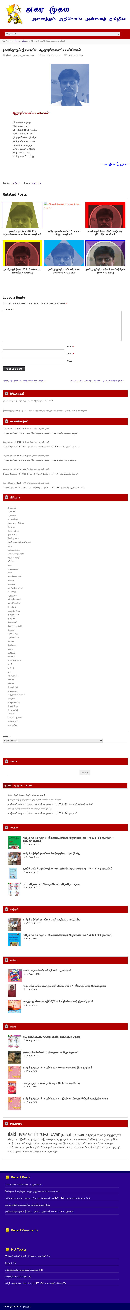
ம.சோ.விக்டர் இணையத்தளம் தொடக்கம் (22, 1269)
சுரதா (10, 1151)
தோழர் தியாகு (100, 1147)
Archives (6, 736)
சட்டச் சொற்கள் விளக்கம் (49, 1147)
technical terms (70, 1147)
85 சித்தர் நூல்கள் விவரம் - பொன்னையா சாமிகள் (25, 1256)
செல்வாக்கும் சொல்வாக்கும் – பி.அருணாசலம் (26, 795)
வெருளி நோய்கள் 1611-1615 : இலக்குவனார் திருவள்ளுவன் (26, 442)
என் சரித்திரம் (114, 1147)
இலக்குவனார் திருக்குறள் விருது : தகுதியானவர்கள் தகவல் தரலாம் (35, 799)
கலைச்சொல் (86, 1147)
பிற (9, 671)
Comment (8, 309)
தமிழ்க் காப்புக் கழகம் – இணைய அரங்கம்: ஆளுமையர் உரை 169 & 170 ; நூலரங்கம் (68, 934)
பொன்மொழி (13, 687)
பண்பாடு (11, 656)
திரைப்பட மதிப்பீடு (15, 626)
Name (70, 346)
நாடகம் (11, 641)
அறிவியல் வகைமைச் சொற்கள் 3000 (30, 1151)
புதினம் (11, 679)
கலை (10, 572)
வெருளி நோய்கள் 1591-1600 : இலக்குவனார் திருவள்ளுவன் (26, 483)
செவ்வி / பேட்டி (14, 610)
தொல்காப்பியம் (14, 637)
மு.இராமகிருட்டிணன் (16, 694)
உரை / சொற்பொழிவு (16, 553)
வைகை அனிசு (86, 1139)
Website (71, 361)
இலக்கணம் (12, 534)
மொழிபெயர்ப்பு (14, 702)
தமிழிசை (11, 618)
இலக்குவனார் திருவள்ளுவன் (20, 55)
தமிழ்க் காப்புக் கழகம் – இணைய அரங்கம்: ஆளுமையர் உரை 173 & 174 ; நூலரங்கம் (42, 813)
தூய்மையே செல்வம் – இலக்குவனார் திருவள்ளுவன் (50, 1052)
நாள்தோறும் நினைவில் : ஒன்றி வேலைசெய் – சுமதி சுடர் (25, 380)
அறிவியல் (12, 515)
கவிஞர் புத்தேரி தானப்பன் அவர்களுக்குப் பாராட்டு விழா (30, 808)
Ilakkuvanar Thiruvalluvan (34, 1134)
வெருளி (11, 713)
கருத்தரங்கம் (13, 568)
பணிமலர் (11, 652)
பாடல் (10, 664)
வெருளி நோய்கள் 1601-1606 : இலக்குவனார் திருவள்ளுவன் (26, 469)
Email (70, 353)
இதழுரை (11, 526)
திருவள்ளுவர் (102, 1139)
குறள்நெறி (12, 591)
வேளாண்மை (13, 725)
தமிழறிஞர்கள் (13, 614)
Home (16, 41)
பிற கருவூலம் (13, 675)
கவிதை (24, 41)
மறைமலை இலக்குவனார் (64, 1143)
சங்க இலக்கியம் (14, 599)
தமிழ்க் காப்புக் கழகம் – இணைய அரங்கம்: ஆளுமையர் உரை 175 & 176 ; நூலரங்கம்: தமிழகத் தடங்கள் (50, 804)
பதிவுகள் (7, 786)
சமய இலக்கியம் (14, 603)
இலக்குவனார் (13, 538)
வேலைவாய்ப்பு (13, 721)
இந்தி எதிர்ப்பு (13, 530)
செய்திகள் (12, 607)
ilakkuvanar (78, 1134)
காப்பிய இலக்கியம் (15, 588)
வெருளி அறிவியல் (15, 717)
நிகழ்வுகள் (12, 645)
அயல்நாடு (12, 507)
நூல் (65, 1134)
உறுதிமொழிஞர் (14, 557)
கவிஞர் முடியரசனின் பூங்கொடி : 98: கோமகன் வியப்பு (51, 1082)
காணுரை (11, 584)
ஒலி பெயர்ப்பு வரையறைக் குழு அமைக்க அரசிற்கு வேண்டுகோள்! (28, 401)
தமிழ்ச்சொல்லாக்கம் (18, 1143)
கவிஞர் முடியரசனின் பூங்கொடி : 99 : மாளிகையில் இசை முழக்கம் (57, 1067)
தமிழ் (114, 1139)
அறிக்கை (12, 511)
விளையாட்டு (13, 710)
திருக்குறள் (12, 622)
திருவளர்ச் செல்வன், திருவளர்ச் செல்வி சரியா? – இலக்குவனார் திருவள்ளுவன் (64, 985)
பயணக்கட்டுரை (14, 660)
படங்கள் (11, 648)
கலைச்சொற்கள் (14, 576)
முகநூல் (11, 698)
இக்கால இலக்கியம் (16, 523)
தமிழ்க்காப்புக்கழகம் (89, 1143)
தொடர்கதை (13, 633)
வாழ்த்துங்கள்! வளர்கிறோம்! (16, 1276)
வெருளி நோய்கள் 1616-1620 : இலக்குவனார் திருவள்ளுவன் (26, 428)
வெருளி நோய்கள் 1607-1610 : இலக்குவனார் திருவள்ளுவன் (26, 456)
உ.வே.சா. (21, 1147)
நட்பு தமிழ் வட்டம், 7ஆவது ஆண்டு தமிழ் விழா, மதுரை (51, 884)
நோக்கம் (8, 1263)
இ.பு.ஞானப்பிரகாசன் (40, 1143)
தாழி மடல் (37, 1139)
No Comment (76, 55)
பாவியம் (11, 667)
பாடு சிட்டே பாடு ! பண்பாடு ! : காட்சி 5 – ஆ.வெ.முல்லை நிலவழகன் (96, 380)
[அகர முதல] (65, 23)
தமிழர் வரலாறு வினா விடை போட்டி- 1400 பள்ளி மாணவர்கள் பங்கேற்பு (34, 1283)
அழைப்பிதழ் (13, 519)
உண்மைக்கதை (14, 549)
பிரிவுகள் (28, 786)
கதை (10, 565)
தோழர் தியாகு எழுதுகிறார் (104, 1135)
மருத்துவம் (12, 690)
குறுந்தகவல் (13, 595)
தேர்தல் (11, 629)
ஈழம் (10, 545)
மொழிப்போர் (13, 706)
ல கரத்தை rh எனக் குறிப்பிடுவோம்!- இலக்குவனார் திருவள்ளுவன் (58, 1001)
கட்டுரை (11, 561)
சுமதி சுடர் (36, 183)
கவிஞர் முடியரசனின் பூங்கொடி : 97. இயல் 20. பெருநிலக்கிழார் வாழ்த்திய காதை (65, 1098)
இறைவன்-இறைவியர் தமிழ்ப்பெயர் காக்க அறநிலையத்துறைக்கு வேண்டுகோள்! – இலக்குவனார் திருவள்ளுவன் (45, 411)
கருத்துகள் (18, 786)
